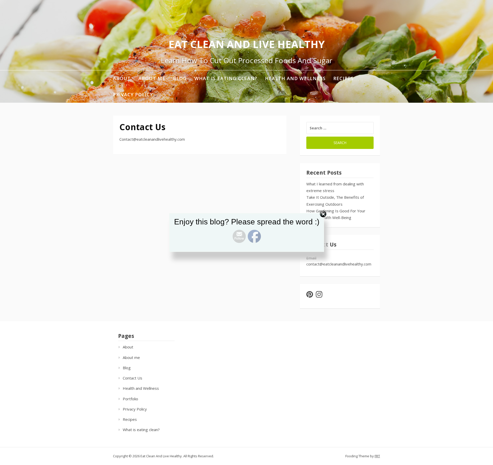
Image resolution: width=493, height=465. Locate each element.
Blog (180, 78)
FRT (377, 456)
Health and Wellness (295, 78)
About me (151, 78)
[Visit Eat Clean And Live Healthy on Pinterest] (309, 295)
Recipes (343, 78)
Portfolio (130, 398)
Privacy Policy (133, 94)
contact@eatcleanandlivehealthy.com (338, 264)
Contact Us (132, 378)
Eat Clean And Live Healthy (246, 44)
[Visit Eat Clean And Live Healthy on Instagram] (319, 295)
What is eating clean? (225, 78)
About (122, 78)
